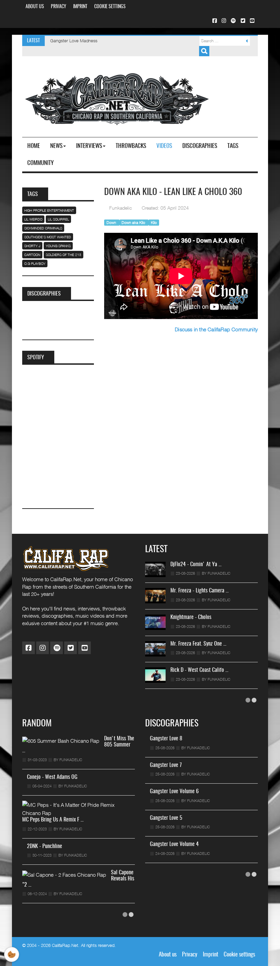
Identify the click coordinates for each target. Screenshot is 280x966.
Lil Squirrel (58, 219)
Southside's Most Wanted (47, 237)
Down (112, 222)
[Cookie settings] (11, 954)
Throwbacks (131, 146)
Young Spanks (58, 246)
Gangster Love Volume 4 (174, 844)
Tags (232, 146)
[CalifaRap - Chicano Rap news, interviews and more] (116, 97)
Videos (164, 146)
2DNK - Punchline (44, 846)
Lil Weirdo (33, 219)
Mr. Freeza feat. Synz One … (198, 644)
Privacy (58, 6)
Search (204, 51)
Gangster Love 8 (166, 738)
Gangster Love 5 (166, 818)
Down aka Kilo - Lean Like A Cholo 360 (173, 192)
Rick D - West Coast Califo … (199, 670)
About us (35, 6)
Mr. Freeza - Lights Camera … (199, 590)
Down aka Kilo (134, 222)
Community (40, 163)
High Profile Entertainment (49, 210)
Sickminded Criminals (43, 228)
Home (33, 146)
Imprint (80, 6)
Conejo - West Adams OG (52, 777)
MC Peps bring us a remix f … (53, 819)
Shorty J (32, 246)
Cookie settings (110, 6)
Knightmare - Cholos (190, 617)
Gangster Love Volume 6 (174, 791)
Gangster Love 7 (166, 765)
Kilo (154, 222)
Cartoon (32, 255)
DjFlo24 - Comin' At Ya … (196, 564)
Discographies (199, 146)
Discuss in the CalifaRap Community (216, 329)
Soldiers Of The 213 (63, 255)
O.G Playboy (34, 263)
